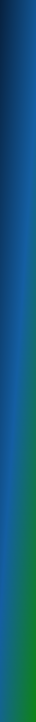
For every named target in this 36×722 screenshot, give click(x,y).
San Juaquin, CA (7, 403)
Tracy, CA (4, 390)
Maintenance (6, 139)
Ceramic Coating (7, 107)
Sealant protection (7, 126)
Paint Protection (7, 133)
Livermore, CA (6, 392)
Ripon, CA (5, 416)
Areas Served (19, 673)
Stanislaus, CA (6, 379)
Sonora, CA (5, 408)
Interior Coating (6, 120)
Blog (19, 670)
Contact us (19, 679)
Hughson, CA (6, 418)
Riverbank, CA (6, 373)
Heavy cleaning (6, 129)
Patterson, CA (6, 371)
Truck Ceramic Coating (9, 135)
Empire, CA (5, 362)
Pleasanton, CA (6, 395)
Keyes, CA (5, 364)
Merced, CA (5, 397)
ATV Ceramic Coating (8, 137)
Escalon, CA (5, 386)
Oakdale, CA (5, 384)
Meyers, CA (5, 367)
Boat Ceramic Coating (8, 113)
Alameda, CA (6, 405)
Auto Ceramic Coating (8, 109)
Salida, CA (5, 375)
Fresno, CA (5, 399)
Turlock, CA (5, 382)
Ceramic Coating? (19, 667)
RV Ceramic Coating (8, 116)
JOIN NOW (18, 630)
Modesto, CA (6, 369)
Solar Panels (19, 709)
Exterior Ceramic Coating (9, 122)
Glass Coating (6, 118)
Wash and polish (7, 131)
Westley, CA (5, 377)
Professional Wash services (10, 124)
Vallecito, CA (5, 414)
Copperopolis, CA (7, 410)
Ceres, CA (5, 360)
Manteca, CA (6, 388)
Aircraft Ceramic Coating (9, 111)
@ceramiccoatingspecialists (17, 550)
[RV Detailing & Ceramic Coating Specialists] (18, 4)
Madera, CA (5, 401)
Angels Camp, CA (7, 412)
